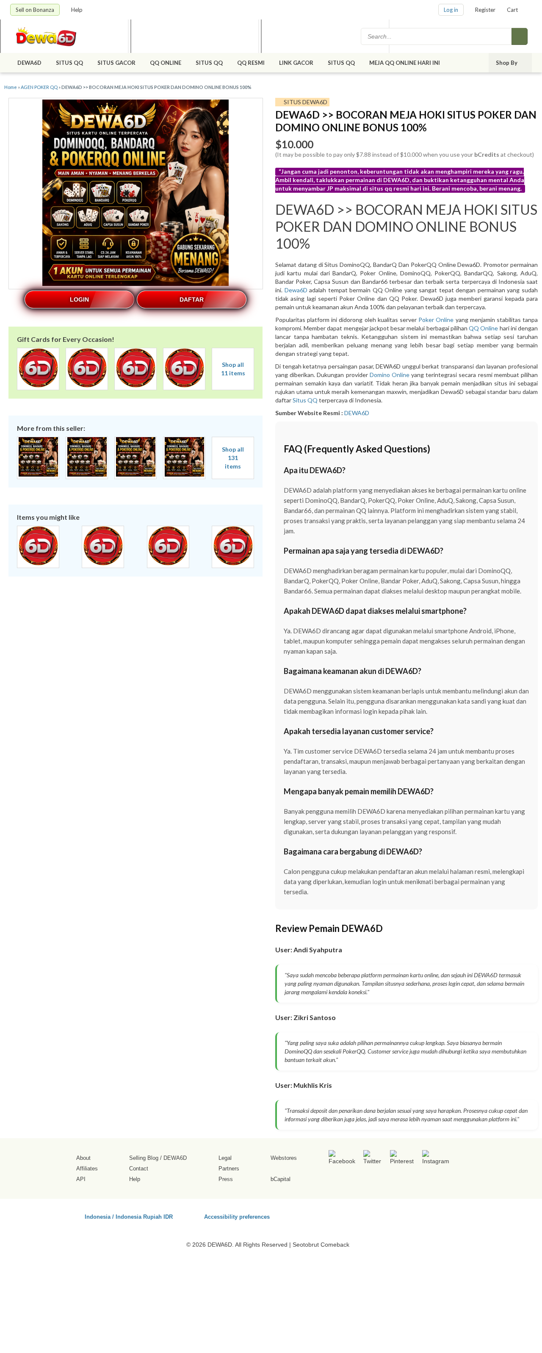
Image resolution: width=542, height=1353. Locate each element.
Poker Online (436, 319)
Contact (138, 1168)
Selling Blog (143, 1158)
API (81, 1179)
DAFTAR (192, 299)
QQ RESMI (251, 62)
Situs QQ (305, 400)
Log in (451, 9)
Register (485, 9)
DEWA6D (29, 62)
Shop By (507, 62)
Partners (228, 1168)
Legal (225, 1158)
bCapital (280, 1179)
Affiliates (87, 1168)
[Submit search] (520, 36)
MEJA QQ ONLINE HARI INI (405, 62)
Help (77, 9)
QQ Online (483, 328)
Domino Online (389, 374)
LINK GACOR (296, 62)
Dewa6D (296, 290)
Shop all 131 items (233, 458)
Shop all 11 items (233, 369)
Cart (512, 9)
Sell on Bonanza (35, 9)
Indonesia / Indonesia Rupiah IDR (129, 1216)
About (83, 1158)
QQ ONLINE (165, 62)
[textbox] (437, 36)
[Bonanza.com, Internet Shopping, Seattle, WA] (410, 1215)
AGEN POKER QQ (39, 87)
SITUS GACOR (116, 62)
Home (10, 87)
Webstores (284, 1158)
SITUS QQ (69, 62)
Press (225, 1179)
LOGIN (79, 299)
